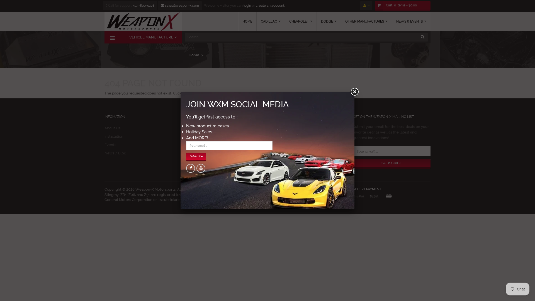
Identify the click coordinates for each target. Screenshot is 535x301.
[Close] (354, 92)
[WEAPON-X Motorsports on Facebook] (190, 168)
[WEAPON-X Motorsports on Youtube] (200, 168)
